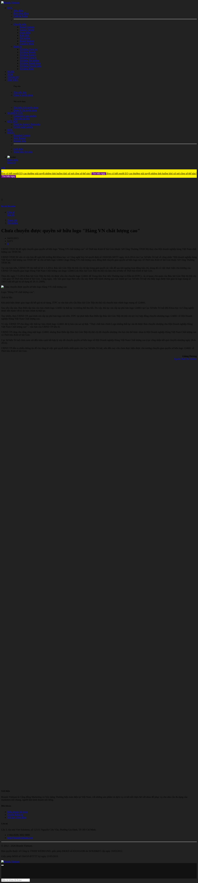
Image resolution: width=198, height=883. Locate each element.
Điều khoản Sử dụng (17, 812)
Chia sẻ (11, 212)
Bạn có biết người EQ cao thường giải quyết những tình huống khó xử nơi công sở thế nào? (53, 173)
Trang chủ (12, 220)
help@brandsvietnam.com (20, 837)
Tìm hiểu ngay (99, 173)
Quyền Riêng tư (15, 814)
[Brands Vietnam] (10, 2)
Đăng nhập (12, 160)
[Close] (2, 171)
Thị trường (12, 223)
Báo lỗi (11, 215)
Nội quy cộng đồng (16, 817)
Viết (3, 168)
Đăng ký (11, 162)
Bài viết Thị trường (8, 206)
